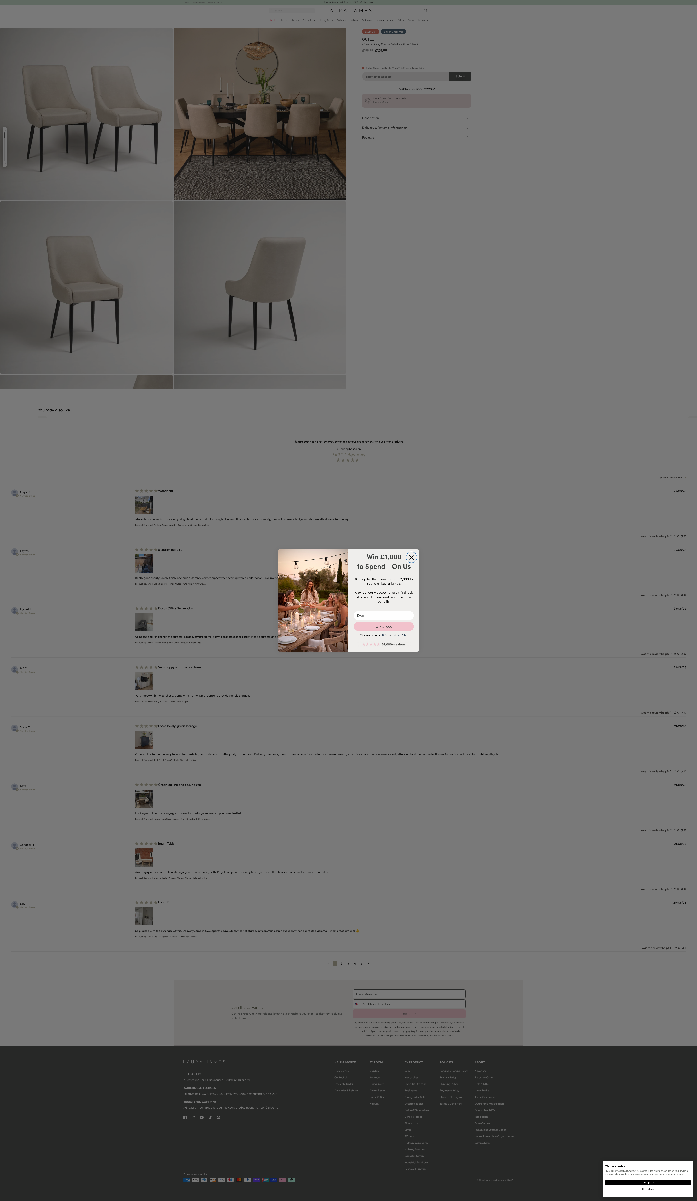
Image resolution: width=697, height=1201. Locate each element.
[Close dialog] (411, 557)
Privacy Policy (400, 635)
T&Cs (384, 635)
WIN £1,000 (384, 626)
